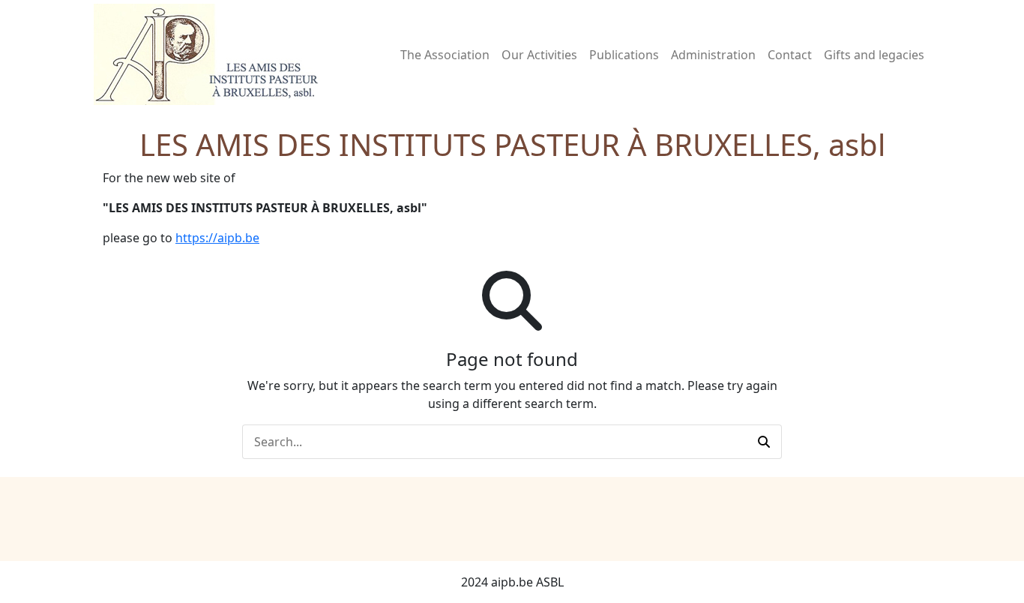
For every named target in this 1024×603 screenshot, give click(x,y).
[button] (763, 441)
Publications (624, 54)
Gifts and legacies (874, 54)
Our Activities (539, 54)
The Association (445, 54)
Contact (790, 54)
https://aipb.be (217, 238)
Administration (713, 54)
